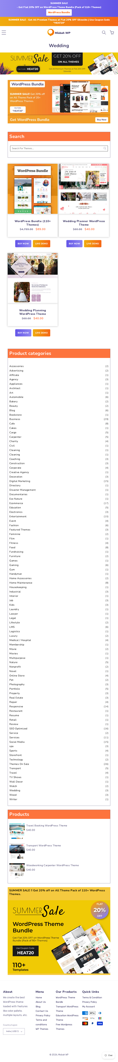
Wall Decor (16, 781)
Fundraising (16, 551)
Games (13, 560)
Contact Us (42, 1011)
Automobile (16, 397)
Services (14, 737)
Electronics (16, 512)
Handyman (15, 574)
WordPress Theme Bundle (65, 999)
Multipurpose (17, 658)
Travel (13, 773)
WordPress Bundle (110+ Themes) (33, 223)
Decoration (15, 476)
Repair (13, 702)
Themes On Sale (19, 764)
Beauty (13, 406)
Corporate (15, 468)
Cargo (12, 432)
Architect (14, 388)
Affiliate (14, 375)
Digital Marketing (19, 481)
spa (11, 746)
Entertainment (18, 516)
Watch (13, 786)
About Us (41, 1002)
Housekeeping (17, 587)
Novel (12, 671)
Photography (17, 684)
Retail (13, 720)
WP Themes (42, 1029)
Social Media (16, 742)
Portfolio (14, 689)
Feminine (14, 534)
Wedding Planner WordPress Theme (84, 223)
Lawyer (13, 613)
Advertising (16, 370)
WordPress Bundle (59, 12)
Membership (16, 644)
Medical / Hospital (20, 640)
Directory (14, 485)
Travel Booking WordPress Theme (46, 825)
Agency (13, 379)
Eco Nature (15, 499)
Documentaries (18, 494)
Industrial (15, 591)
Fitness (13, 543)
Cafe (12, 423)
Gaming (14, 565)
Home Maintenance (20, 582)
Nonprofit (15, 666)
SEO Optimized (18, 728)
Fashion (14, 525)
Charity (13, 441)
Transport (15, 768)
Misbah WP (63, 1054)
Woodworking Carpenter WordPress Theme (52, 865)
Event (12, 521)
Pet (11, 680)
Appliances (16, 384)
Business (14, 419)
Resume (14, 715)
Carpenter (15, 437)
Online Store (17, 675)
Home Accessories (20, 578)
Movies (13, 653)
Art (11, 392)
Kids (11, 605)
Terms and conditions (41, 1022)
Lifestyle (14, 622)
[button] (3, 32)
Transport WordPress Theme (43, 845)
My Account (88, 1006)
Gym (12, 569)
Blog (12, 410)
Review (13, 724)
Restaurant (16, 711)
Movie (13, 649)
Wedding (14, 790)
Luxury (13, 636)
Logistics (14, 631)
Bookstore (15, 415)
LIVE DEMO (41, 243)
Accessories (16, 366)
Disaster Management (22, 490)
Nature (13, 662)
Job (11, 600)
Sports (13, 750)
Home (39, 997)
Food (12, 547)
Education (15, 507)
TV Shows (15, 777)
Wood (12, 795)
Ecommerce (16, 503)
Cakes (13, 428)
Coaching (14, 459)
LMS (12, 627)
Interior (13, 596)
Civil (12, 445)
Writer (13, 799)
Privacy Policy (43, 1015)
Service (13, 733)
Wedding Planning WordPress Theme (32, 312)
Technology (16, 759)
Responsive (16, 706)
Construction (17, 463)
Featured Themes (19, 529)
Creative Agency (19, 472)
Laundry (14, 609)
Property (14, 693)
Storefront (15, 755)
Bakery (13, 401)
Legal (12, 618)
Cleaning (14, 450)
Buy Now (23, 243)
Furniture (14, 556)
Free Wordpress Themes (64, 1026)
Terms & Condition (92, 997)
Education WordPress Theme (67, 1017)
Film (12, 538)
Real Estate (16, 697)
